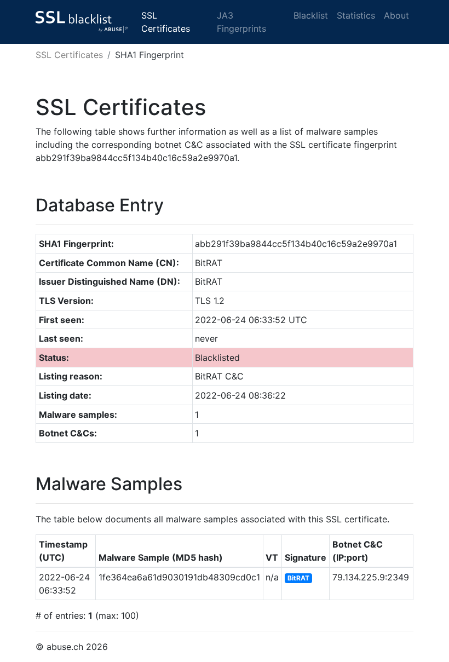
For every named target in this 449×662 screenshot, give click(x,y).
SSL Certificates (165, 22)
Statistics (356, 15)
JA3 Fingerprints (241, 22)
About (396, 15)
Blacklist (310, 15)
